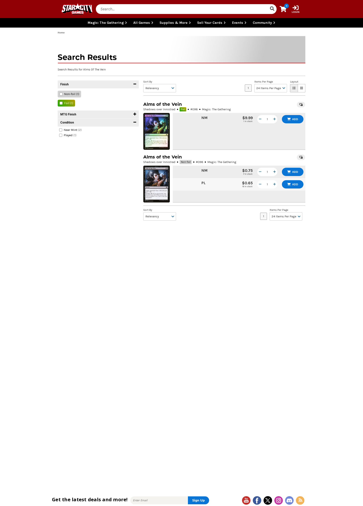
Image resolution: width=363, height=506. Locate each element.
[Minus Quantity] (260, 119)
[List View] (294, 88)
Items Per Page (263, 81)
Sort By (147, 81)
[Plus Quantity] (274, 119)
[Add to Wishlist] (301, 104)
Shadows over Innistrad (159, 109)
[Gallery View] (301, 88)
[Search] (272, 9)
